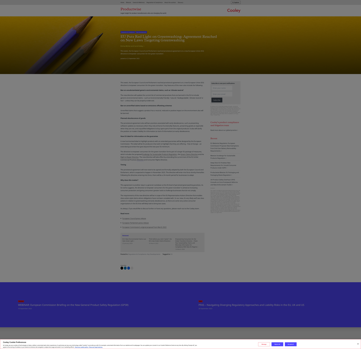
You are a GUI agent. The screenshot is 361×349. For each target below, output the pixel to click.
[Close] (358, 344)
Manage (264, 344)
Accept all (291, 344)
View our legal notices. (96, 347)
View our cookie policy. (82, 347)
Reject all (277, 344)
